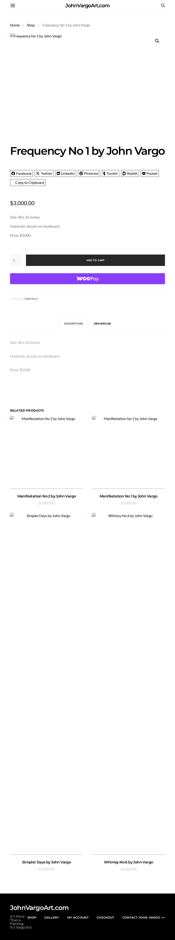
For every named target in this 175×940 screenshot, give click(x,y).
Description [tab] (73, 323)
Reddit (132, 173)
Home (15, 25)
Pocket (152, 173)
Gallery (51, 917)
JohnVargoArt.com (87, 6)
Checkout (105, 917)
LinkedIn (68, 173)
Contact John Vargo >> (143, 917)
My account (78, 917)
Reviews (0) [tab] (102, 323)
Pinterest (91, 173)
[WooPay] (87, 278)
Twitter (46, 173)
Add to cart (95, 260)
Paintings (31, 298)
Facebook (23, 173)
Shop (31, 25)
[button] (157, 41)
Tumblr (112, 173)
